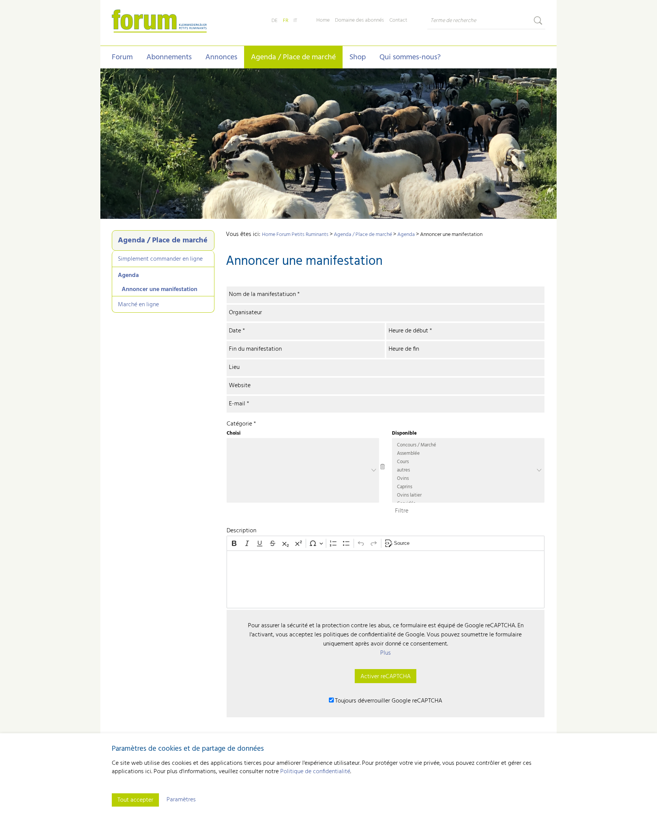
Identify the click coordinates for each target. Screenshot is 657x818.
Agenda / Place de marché (293, 57)
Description (241, 531)
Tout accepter (135, 800)
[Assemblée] (468, 453)
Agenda (128, 275)
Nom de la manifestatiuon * (264, 292)
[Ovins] (468, 479)
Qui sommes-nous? (410, 57)
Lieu (234, 364)
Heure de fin (404, 346)
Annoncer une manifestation (159, 289)
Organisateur (245, 310)
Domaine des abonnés (359, 20)
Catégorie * (241, 424)
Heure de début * (410, 328)
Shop (357, 57)
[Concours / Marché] (468, 445)
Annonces (221, 57)
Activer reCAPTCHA (385, 677)
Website (240, 383)
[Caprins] (468, 487)
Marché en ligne (138, 305)
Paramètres (181, 800)
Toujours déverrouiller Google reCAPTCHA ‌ (389, 701)
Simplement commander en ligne (160, 259)
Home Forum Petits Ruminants (295, 234)
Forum (122, 57)
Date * (237, 328)
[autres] (468, 470)
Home (323, 20)
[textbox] (385, 579)
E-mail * (239, 401)
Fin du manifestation (255, 346)
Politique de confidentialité (315, 772)
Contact (398, 20)
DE (274, 20)
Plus (385, 653)
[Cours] (468, 462)
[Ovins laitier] (468, 495)
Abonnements (169, 57)
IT (295, 20)
